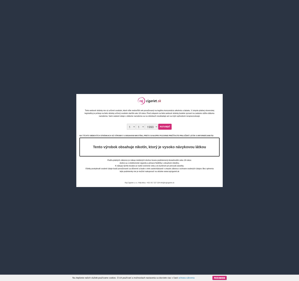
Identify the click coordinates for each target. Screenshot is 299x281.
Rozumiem (219, 277)
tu (212, 136)
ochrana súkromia (186, 278)
